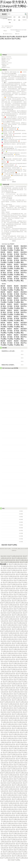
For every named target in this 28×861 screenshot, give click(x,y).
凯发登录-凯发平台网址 (10, 19)
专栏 (14, 20)
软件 (14, 17)
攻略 (19, 20)
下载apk (5, 30)
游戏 (19, 17)
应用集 (23, 17)
